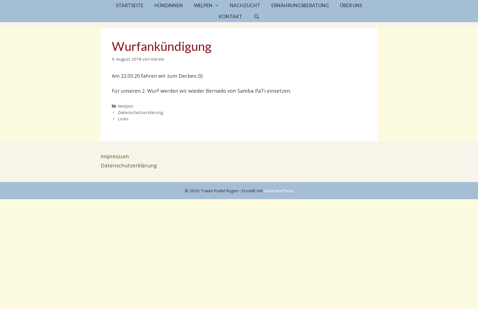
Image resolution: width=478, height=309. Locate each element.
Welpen (203, 5)
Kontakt (230, 16)
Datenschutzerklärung (140, 112)
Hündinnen (168, 5)
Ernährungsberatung (300, 5)
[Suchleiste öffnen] (256, 16)
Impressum (115, 156)
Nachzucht (245, 5)
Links (123, 118)
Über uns (351, 5)
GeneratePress (278, 190)
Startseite (129, 5)
